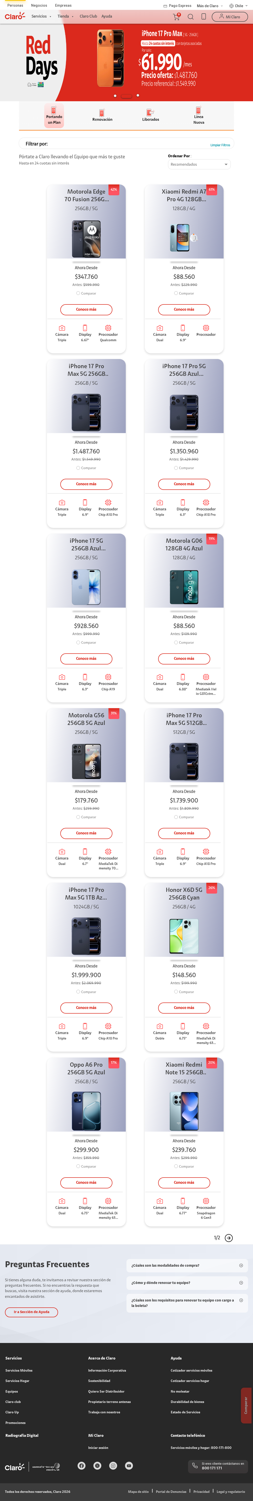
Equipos (11, 1392)
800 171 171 (212, 1468)
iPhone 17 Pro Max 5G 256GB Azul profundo (86, 371)
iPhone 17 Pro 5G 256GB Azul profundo (184, 371)
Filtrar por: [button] (37, 144)
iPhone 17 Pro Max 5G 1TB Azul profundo (86, 894)
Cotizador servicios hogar (190, 1381)
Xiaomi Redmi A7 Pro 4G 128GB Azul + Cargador (184, 196)
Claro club (13, 1402)
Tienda (63, 17)
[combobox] (199, 165)
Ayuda (107, 17)
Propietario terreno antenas (109, 1402)
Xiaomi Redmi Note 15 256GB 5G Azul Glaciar (184, 1069)
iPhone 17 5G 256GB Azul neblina (86, 545)
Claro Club (88, 17)
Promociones (15, 1423)
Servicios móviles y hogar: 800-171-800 (201, 1448)
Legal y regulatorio (231, 1492)
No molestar (180, 1392)
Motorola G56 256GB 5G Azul (86, 719)
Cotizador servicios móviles (191, 1371)
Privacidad (201, 1492)
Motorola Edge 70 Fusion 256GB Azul (86, 196)
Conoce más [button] (86, 310)
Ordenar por (179, 156)
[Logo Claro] (15, 15)
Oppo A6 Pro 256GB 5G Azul (86, 1069)
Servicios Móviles (18, 1371)
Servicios (39, 17)
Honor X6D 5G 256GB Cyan (184, 894)
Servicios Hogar (17, 1381)
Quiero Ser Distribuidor (106, 1392)
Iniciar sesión (98, 1448)
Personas (15, 5)
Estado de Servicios (185, 1412)
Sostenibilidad (99, 1381)
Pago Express (180, 6)
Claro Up (12, 1412)
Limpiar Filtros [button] (220, 145)
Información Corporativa (107, 1371)
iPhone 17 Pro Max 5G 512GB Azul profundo (184, 720)
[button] (176, 17)
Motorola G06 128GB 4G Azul (184, 545)
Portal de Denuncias (171, 1492)
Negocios (39, 5)
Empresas (63, 5)
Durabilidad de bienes (187, 1402)
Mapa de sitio (138, 1492)
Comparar (88, 294)
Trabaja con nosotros (104, 1412)
